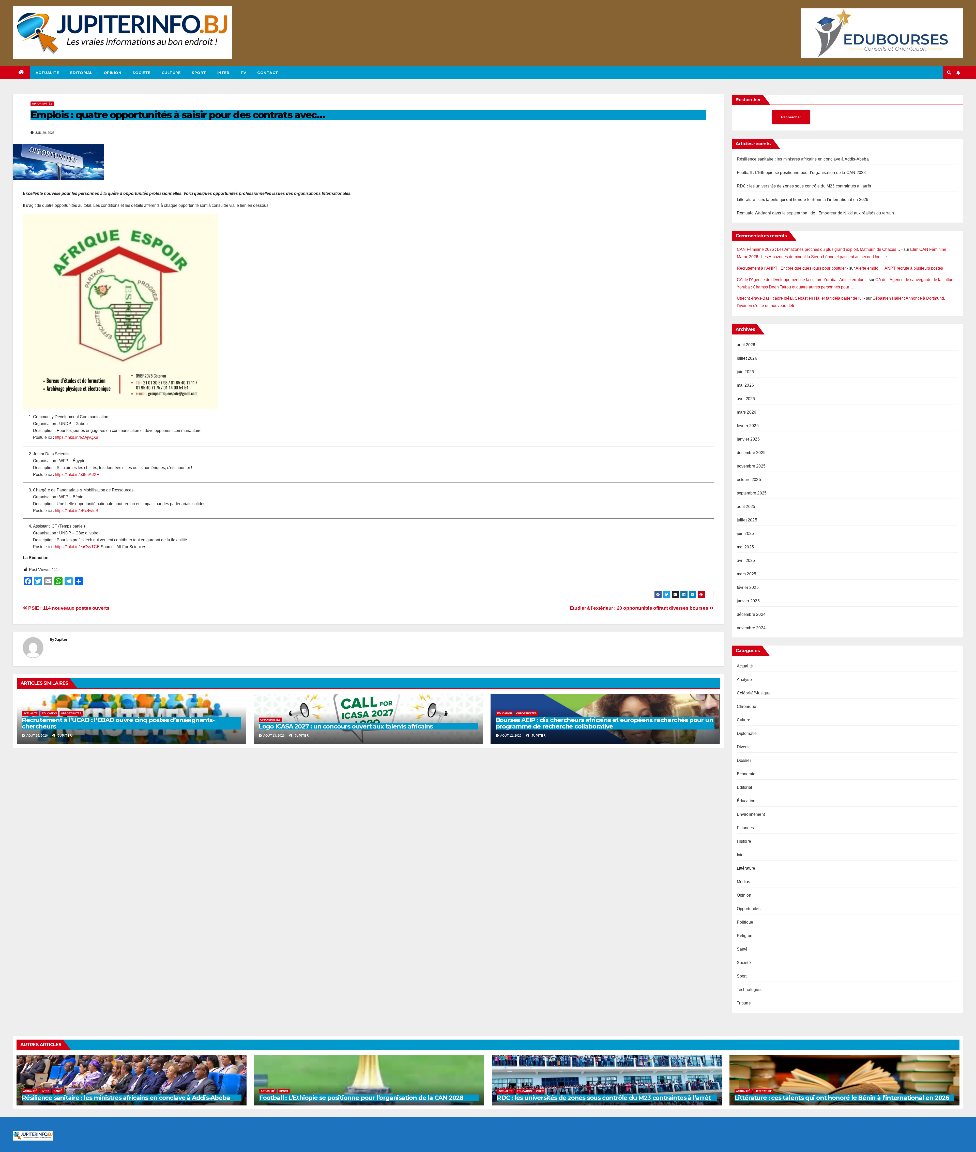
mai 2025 (745, 547)
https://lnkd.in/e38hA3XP (76, 474)
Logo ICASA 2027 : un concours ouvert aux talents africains (346, 726)
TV (243, 72)
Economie (746, 774)
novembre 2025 (751, 466)
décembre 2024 (751, 614)
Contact (267, 72)
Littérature (746, 868)
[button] (949, 72)
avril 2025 (746, 560)
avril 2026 (746, 399)
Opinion (112, 72)
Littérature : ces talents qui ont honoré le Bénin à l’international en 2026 (802, 199)
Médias (743, 882)
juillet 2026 (747, 358)
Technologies (749, 989)
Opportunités (42, 103)
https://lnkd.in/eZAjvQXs (76, 437)
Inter (223, 72)
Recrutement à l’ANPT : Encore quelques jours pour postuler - (792, 268)
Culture (171, 72)
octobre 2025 (749, 479)
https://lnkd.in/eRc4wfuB (76, 510)
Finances (745, 828)
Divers (743, 747)
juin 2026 (745, 372)
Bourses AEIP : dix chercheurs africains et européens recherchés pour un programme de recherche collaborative (604, 723)
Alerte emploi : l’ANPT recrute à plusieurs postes (899, 268)
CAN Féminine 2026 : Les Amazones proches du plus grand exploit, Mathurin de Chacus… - (820, 249)
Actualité (47, 72)
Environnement (751, 814)
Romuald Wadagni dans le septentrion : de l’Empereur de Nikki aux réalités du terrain (815, 213)
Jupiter (61, 639)
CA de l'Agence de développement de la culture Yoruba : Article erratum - (802, 280)
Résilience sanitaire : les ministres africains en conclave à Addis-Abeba (803, 159)
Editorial (81, 72)
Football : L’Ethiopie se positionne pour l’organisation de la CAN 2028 (801, 172)
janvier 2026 (748, 439)
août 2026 (746, 345)
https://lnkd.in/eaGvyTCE (77, 547)
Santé (742, 949)
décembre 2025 (751, 452)
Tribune (744, 1003)
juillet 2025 (747, 520)
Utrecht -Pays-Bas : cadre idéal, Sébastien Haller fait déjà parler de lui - (801, 298)
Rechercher (748, 99)
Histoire (744, 841)
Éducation (49, 713)
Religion (745, 936)
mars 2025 (746, 574)
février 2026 (748, 426)
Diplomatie (747, 733)
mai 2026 (745, 385)
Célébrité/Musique (754, 693)
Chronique (746, 706)
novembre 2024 (751, 628)
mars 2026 (746, 412)
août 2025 (746, 506)
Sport (199, 72)
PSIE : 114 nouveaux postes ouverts (68, 608)
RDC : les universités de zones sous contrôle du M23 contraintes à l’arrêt (804, 186)
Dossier (744, 760)
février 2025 (748, 587)
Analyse (744, 679)
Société (141, 72)
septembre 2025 (752, 493)
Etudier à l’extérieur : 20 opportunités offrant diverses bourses (639, 608)
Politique (745, 922)
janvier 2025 (748, 601)
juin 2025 (745, 533)
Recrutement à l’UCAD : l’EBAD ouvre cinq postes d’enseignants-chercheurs (118, 723)
